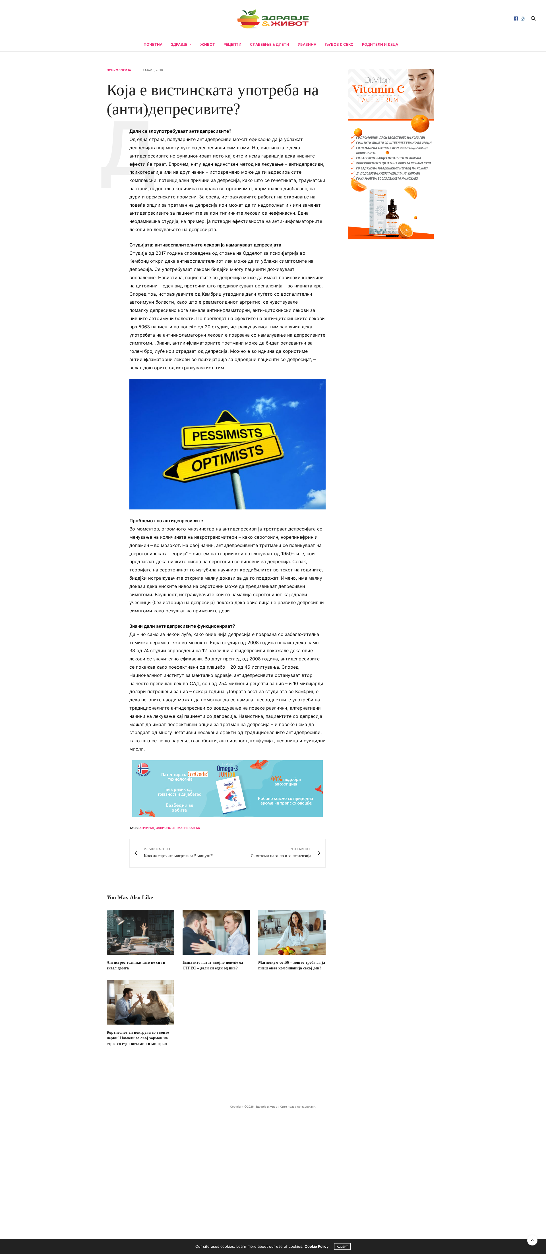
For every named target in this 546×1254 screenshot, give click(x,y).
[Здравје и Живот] (273, 18)
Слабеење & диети (269, 44)
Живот (207, 44)
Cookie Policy (316, 1246)
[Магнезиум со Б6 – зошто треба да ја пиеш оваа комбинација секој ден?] (292, 932)
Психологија (119, 70)
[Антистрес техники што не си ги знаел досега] (140, 932)
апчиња (146, 828)
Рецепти (232, 44)
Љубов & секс (339, 44)
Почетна (153, 44)
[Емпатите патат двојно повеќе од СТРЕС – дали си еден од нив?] (216, 932)
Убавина (307, 44)
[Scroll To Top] (532, 1240)
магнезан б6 (188, 828)
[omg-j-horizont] (227, 788)
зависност (166, 828)
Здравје (179, 44)
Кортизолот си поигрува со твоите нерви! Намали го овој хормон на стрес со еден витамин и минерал (138, 1038)
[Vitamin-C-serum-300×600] (391, 153)
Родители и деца (380, 44)
